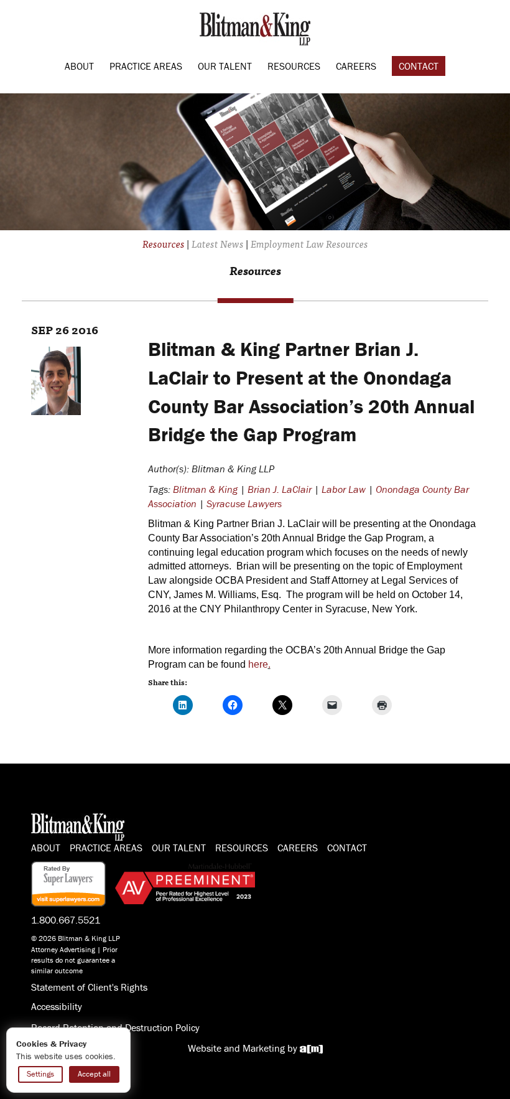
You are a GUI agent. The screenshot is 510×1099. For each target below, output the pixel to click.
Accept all (94, 1074)
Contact (418, 66)
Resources (293, 66)
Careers (356, 66)
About (79, 66)
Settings (40, 1074)
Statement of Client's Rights (89, 987)
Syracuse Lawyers (244, 503)
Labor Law (344, 489)
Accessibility (56, 1006)
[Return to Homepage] (255, 27)
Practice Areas (145, 66)
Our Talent (225, 66)
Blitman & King (205, 489)
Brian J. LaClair (280, 489)
